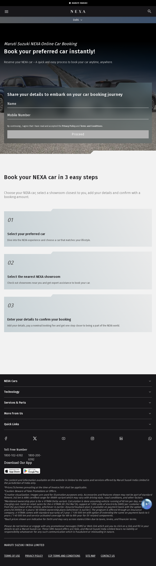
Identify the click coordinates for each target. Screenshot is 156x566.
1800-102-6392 (13, 455)
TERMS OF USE (12, 555)
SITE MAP (90, 555)
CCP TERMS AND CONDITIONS (64, 555)
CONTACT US (108, 555)
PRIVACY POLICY (34, 555)
